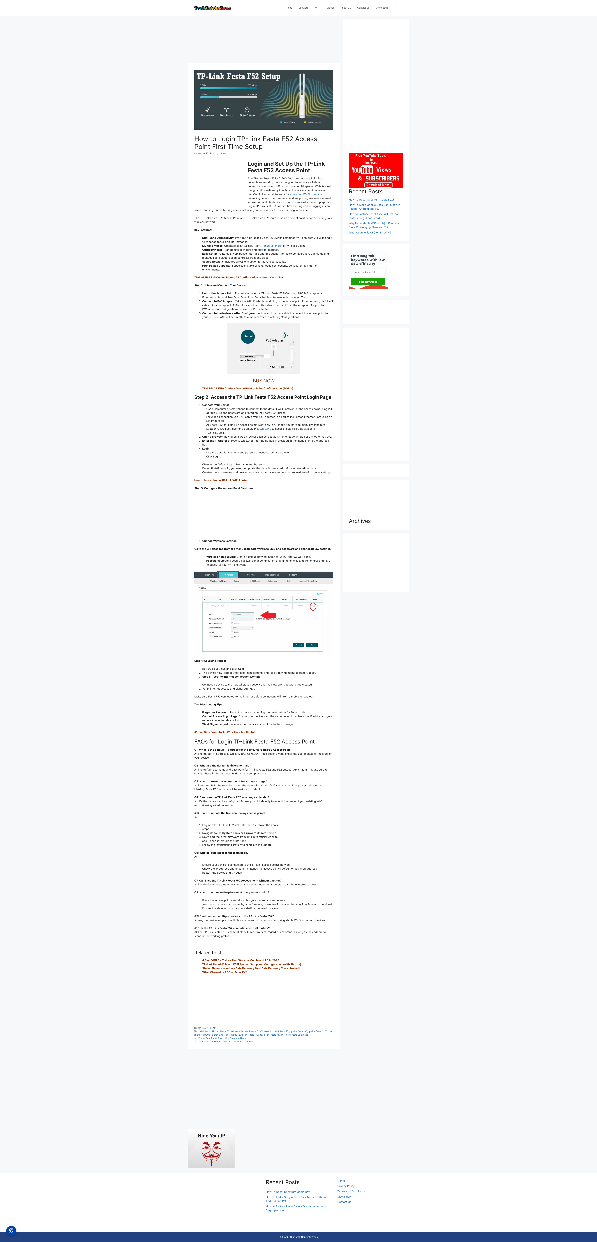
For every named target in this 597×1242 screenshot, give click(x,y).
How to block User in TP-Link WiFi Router (221, 480)
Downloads (382, 7)
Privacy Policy (345, 1186)
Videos (330, 7)
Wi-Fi (318, 7)
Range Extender (272, 245)
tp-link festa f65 (298, 1031)
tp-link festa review (273, 1034)
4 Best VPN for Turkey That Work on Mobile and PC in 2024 (240, 960)
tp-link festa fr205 (317, 1031)
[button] (395, 7)
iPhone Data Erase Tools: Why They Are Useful (224, 732)
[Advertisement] (264, 40)
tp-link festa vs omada (296, 1034)
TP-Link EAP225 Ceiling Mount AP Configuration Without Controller (238, 277)
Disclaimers (344, 1196)
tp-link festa (204, 1031)
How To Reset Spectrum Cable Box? (371, 199)
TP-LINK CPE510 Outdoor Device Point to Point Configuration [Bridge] (247, 388)
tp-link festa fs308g (251, 1034)
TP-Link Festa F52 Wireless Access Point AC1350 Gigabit (242, 1031)
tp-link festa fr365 (230, 1034)
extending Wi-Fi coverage (306, 194)
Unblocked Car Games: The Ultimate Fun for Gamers (225, 1041)
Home (289, 7)
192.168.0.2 (264, 428)
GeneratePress (309, 1236)
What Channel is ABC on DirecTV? (224, 972)
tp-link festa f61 (281, 1031)
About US (346, 7)
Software (303, 7)
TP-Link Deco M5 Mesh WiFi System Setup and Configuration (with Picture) (251, 964)
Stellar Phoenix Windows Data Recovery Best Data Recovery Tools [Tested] (251, 968)
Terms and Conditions (351, 1191)
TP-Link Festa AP (207, 1028)
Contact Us (363, 7)
